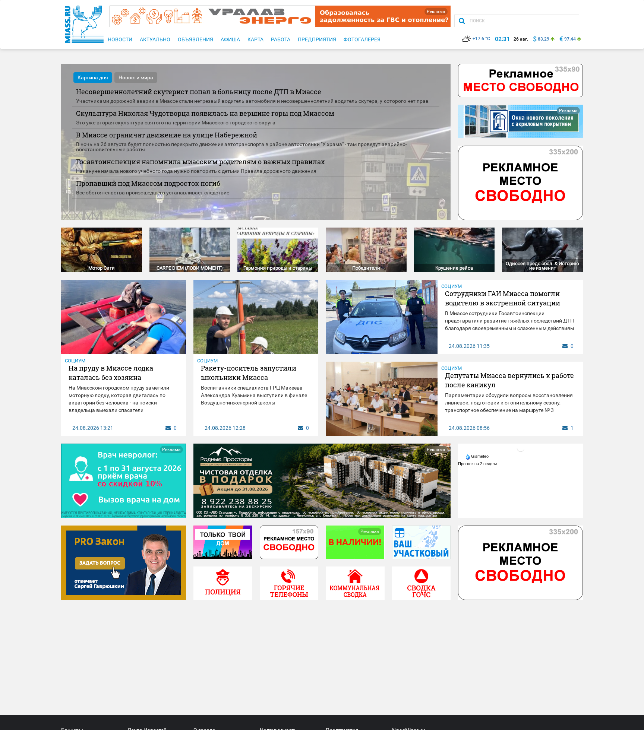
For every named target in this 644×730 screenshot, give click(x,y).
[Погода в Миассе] (520, 448)
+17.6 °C (481, 38)
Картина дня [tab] (93, 77)
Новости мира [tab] (136, 77)
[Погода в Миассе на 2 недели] (478, 464)
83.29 (543, 39)
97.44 (570, 39)
